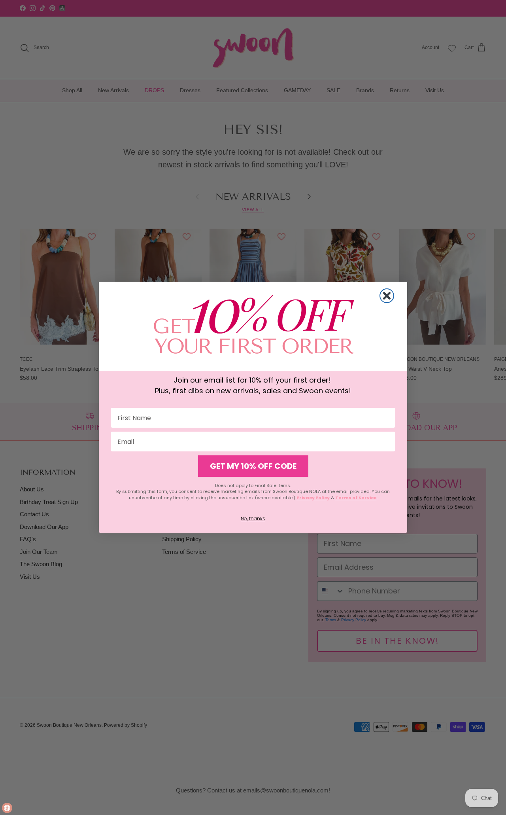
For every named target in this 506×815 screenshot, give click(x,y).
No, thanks (253, 518)
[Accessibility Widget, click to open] (7, 808)
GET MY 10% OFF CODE (253, 466)
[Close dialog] (387, 296)
